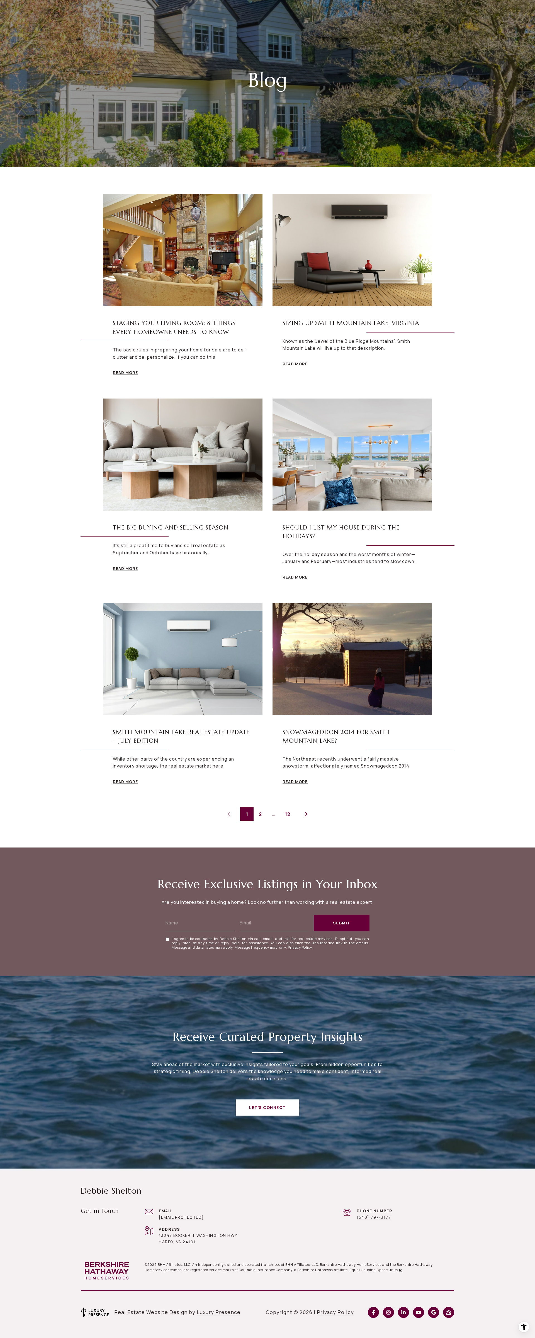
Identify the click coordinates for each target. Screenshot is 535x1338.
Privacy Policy (300, 947)
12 (287, 814)
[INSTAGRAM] (388, 1312)
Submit (342, 923)
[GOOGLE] (433, 1312)
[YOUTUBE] (418, 1312)
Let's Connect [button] (267, 1107)
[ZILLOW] (448, 1312)
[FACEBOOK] (373, 1312)
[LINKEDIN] (403, 1312)
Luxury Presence (218, 1312)
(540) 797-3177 (374, 1217)
